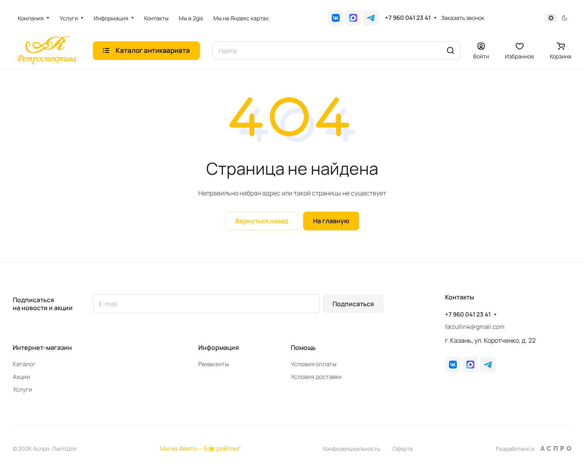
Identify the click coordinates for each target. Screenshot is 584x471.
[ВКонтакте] (336, 18)
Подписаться (353, 303)
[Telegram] (371, 18)
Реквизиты (213, 364)
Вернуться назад (261, 220)
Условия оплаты (313, 364)
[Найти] (450, 50)
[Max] (353, 18)
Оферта (403, 448)
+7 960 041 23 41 (408, 17)
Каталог (24, 364)
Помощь (303, 347)
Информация (218, 347)
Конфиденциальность (351, 448)
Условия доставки (316, 377)
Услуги (22, 389)
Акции (21, 377)
